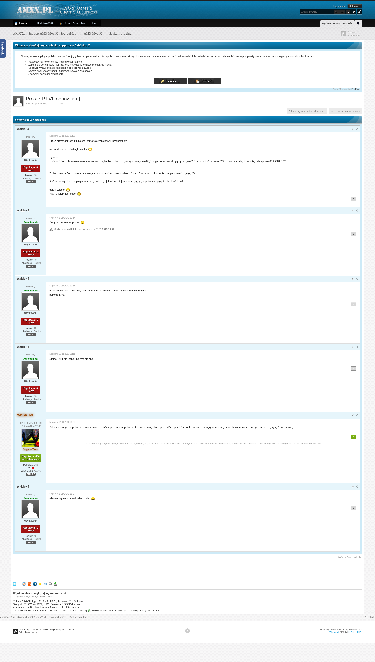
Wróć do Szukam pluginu (350, 557)
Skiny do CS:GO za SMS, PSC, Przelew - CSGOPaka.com (47, 604)
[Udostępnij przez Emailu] (45, 583)
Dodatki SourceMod (74, 23)
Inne (94, 23)
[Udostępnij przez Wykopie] (24, 583)
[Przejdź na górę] (187, 630)
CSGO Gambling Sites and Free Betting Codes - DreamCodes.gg (50, 610)
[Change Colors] (359, 11)
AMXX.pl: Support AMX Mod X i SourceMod (23, 617)
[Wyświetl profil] (30, 148)
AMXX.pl (344, 632)
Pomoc (71, 629)
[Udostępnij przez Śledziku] (35, 583)
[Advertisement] (84, 569)
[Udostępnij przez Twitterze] (14, 583)
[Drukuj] (50, 583)
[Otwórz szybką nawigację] (358, 23)
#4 (353, 347)
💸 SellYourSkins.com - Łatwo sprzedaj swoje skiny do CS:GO (123, 610)
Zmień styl (24, 629)
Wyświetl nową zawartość (337, 23)
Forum (22, 23)
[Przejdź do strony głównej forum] (56, 9)
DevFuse (355, 89)
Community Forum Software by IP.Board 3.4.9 (340, 629)
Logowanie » (339, 6)
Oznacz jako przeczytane (52, 629)
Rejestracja (354, 6)
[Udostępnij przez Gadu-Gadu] (40, 583)
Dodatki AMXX (45, 23)
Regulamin (370, 617)
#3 (353, 279)
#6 (353, 486)
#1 (353, 129)
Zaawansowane (353, 11)
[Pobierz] (55, 583)
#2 (353, 210)
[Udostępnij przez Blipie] (29, 583)
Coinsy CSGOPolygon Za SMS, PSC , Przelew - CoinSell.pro (48, 601)
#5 (353, 415)
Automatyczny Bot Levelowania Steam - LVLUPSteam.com (46, 607)
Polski (35, 629)
